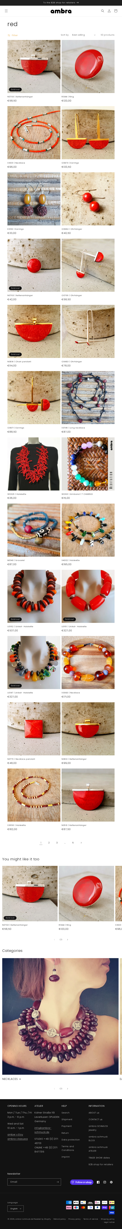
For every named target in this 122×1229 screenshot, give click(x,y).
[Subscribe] (57, 1181)
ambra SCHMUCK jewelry (98, 1128)
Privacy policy (74, 1219)
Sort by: (65, 34)
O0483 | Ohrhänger (72, 361)
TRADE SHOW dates (99, 1157)
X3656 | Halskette (16, 825)
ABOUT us (94, 1112)
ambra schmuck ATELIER (98, 1149)
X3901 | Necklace (16, 163)
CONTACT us (96, 1119)
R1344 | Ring (68, 97)
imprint (66, 1156)
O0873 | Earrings (70, 163)
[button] (6, 11)
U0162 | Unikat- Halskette (20, 626)
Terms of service (90, 1219)
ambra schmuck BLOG (98, 1138)
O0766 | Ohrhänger (72, 295)
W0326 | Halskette (16, 494)
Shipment (67, 1119)
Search (66, 1112)
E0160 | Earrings (15, 229)
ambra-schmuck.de (24, 1219)
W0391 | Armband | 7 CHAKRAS (77, 494)
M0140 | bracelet (16, 560)
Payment (67, 1126)
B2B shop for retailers (101, 1164)
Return (65, 1133)
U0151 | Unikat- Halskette (74, 626)
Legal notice (109, 1222)
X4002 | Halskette (71, 560)
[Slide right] (67, 939)
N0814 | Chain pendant (19, 361)
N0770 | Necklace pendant (21, 759)
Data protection (71, 1139)
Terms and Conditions (68, 1148)
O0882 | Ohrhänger (72, 229)
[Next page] (81, 842)
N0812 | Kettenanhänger (74, 759)
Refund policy (60, 1219)
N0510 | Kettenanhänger (74, 825)
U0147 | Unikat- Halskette (20, 693)
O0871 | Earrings (15, 428)
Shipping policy (108, 1219)
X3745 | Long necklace (73, 428)
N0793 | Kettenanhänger (20, 97)
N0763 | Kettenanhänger (20, 295)
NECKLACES (10, 1079)
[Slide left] (54, 939)
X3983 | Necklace (71, 693)
